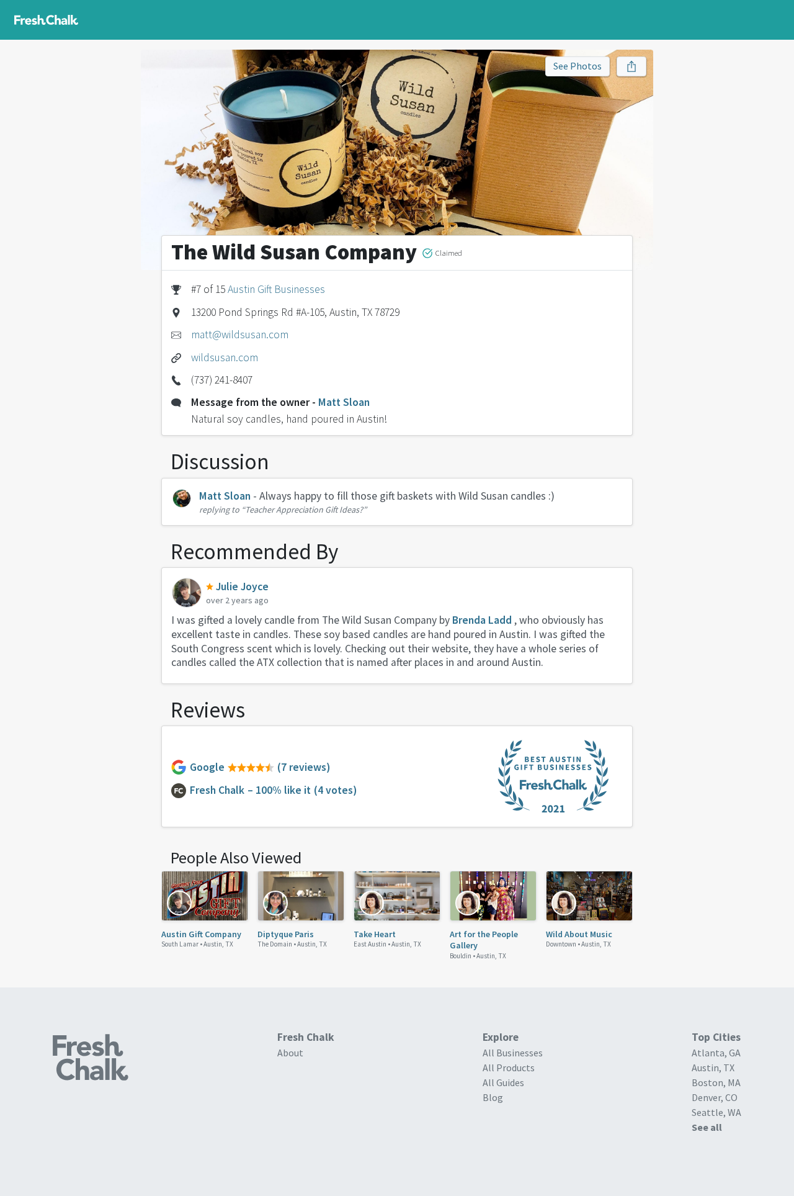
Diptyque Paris (285, 934)
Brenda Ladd (482, 620)
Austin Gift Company (201, 934)
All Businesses (513, 1052)
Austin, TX (218, 944)
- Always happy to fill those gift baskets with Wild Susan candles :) (404, 496)
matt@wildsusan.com (239, 334)
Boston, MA (716, 1082)
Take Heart (375, 934)
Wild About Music (579, 934)
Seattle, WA (716, 1112)
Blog (493, 1097)
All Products (509, 1067)
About (290, 1052)
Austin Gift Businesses (276, 289)
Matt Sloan (344, 402)
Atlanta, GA (716, 1052)
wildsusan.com (224, 357)
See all (707, 1127)
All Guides (503, 1082)
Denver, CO (715, 1097)
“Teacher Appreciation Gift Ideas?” (304, 509)
